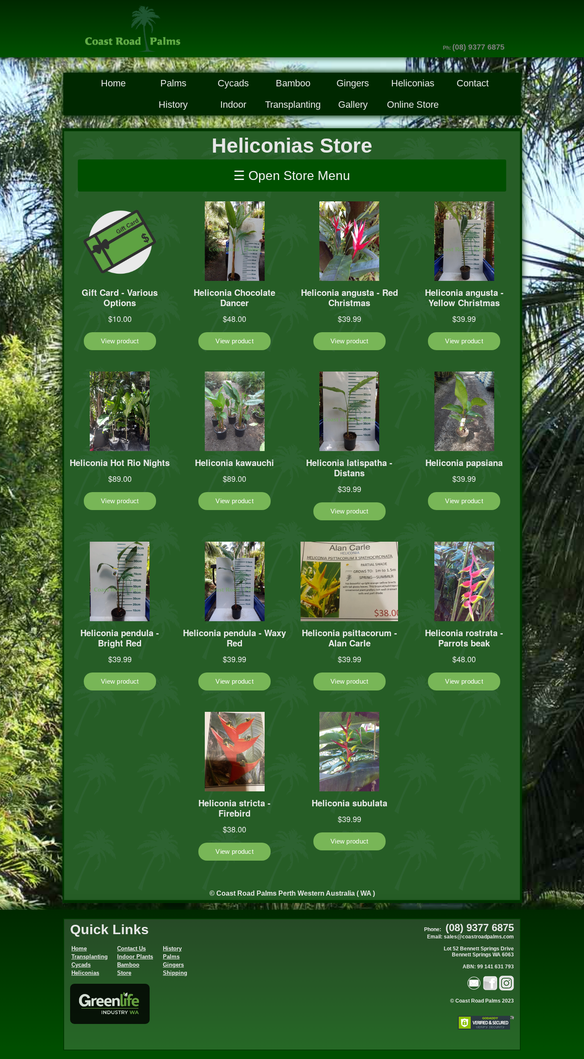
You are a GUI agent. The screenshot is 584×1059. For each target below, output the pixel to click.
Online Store (413, 104)
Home (113, 83)
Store (124, 973)
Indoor (233, 104)
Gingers (352, 83)
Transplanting (293, 104)
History (173, 104)
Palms (173, 83)
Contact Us (131, 948)
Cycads (233, 83)
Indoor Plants (135, 956)
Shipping (175, 973)
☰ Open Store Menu (291, 175)
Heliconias (412, 83)
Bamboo (293, 83)
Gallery (353, 104)
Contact (473, 83)
